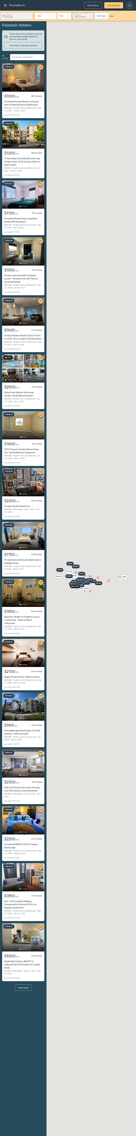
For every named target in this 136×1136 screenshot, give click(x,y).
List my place (113, 5)
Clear (112, 16)
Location (8, 15)
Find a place (93, 5)
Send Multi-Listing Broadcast (23, 45)
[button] (75, 573)
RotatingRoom (17, 5)
